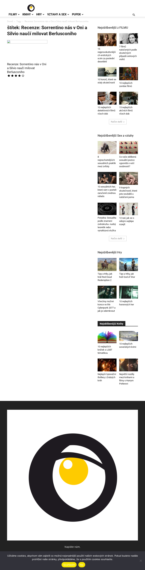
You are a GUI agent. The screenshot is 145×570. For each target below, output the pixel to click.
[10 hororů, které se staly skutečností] (107, 72)
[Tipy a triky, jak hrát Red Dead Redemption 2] (107, 264)
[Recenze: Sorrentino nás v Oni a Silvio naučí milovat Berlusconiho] (27, 50)
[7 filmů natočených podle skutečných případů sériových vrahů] (128, 38)
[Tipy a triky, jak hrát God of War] (128, 264)
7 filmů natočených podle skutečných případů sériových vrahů (128, 53)
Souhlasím (69, 564)
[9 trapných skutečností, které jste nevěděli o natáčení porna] (128, 178)
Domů (10, 21)
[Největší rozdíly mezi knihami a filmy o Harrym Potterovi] (128, 365)
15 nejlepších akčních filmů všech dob (126, 110)
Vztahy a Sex (56, 14)
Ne (81, 564)
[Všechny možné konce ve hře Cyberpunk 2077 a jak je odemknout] (107, 292)
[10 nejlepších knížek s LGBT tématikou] (107, 337)
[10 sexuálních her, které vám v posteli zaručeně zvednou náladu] (107, 178)
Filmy (13, 14)
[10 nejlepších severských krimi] (128, 336)
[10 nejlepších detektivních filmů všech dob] (107, 98)
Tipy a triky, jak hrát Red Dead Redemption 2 (105, 276)
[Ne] (140, 560)
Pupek (76, 14)
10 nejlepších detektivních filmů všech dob (106, 110)
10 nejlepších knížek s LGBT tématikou (105, 349)
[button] (133, 15)
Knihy (26, 14)
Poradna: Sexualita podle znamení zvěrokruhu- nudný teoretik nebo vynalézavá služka (107, 224)
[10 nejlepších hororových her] (128, 292)
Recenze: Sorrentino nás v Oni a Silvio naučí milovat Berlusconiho (26, 68)
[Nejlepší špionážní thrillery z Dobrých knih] (107, 365)
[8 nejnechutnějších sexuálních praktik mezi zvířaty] (107, 147)
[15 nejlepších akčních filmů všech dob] (128, 98)
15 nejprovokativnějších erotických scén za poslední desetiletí (107, 55)
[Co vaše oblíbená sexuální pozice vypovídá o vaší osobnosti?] (128, 147)
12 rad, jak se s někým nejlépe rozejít (126, 221)
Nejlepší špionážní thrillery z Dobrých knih (107, 377)
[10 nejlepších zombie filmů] (128, 73)
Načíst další (116, 121)
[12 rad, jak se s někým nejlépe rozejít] (128, 209)
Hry (39, 14)
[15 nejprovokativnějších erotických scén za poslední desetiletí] (107, 39)
